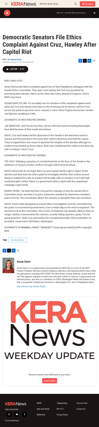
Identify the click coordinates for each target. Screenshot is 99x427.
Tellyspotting (62, 403)
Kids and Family (43, 409)
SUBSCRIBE (49, 380)
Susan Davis (16, 59)
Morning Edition (17, 240)
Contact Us (80, 409)
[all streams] (95, 13)
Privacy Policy (62, 415)
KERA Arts (41, 415)
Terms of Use (81, 403)
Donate (89, 4)
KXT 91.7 (60, 409)
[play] (7, 12)
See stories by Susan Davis (31, 286)
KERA (39, 403)
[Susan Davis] (8, 265)
